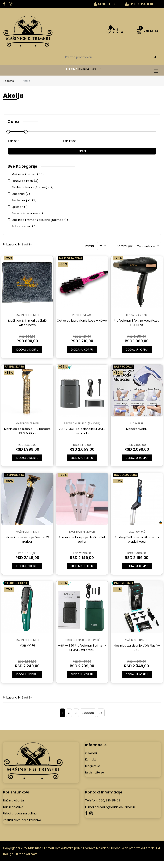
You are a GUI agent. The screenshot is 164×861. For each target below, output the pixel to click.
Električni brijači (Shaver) (82, 423)
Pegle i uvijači (82, 315)
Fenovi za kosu (136, 315)
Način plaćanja (13, 800)
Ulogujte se (107, 4)
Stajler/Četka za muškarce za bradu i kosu (137, 539)
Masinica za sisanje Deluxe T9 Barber (27, 539)
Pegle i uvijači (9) (24, 200)
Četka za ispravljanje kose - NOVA (82, 320)
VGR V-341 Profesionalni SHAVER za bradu (81, 431)
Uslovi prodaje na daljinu (20, 813)
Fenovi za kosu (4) (25, 181)
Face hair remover (82, 532)
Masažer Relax (136, 429)
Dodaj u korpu (27, 350)
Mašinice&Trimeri (41, 848)
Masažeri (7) (21, 194)
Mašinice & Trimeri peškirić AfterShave (27, 322)
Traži (82, 151)
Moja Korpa (149, 30)
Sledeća (88, 713)
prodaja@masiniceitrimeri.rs (116, 807)
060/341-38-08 (89, 69)
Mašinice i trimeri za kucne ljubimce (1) (40, 220)
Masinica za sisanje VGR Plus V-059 (137, 647)
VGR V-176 (27, 645)
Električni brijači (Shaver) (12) (33, 187)
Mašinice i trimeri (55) (28, 174)
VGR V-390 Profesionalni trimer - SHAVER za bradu (82, 647)
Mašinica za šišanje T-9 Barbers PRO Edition (27, 431)
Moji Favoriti (116, 31)
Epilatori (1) (20, 207)
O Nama (91, 753)
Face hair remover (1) (27, 213)
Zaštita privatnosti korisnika (22, 820)
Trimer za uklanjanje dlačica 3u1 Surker (82, 539)
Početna (8, 81)
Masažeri (136, 423)
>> (100, 713)
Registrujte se (141, 4)
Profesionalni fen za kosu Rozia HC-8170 (136, 322)
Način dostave (13, 807)
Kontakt (90, 759)
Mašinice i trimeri (27, 315)
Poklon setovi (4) (24, 226)
